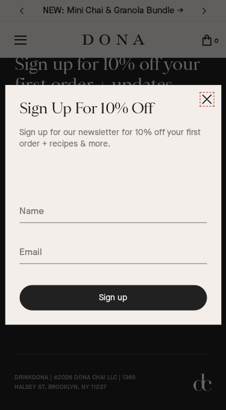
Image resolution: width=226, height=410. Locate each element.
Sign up (113, 297)
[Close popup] (207, 99)
